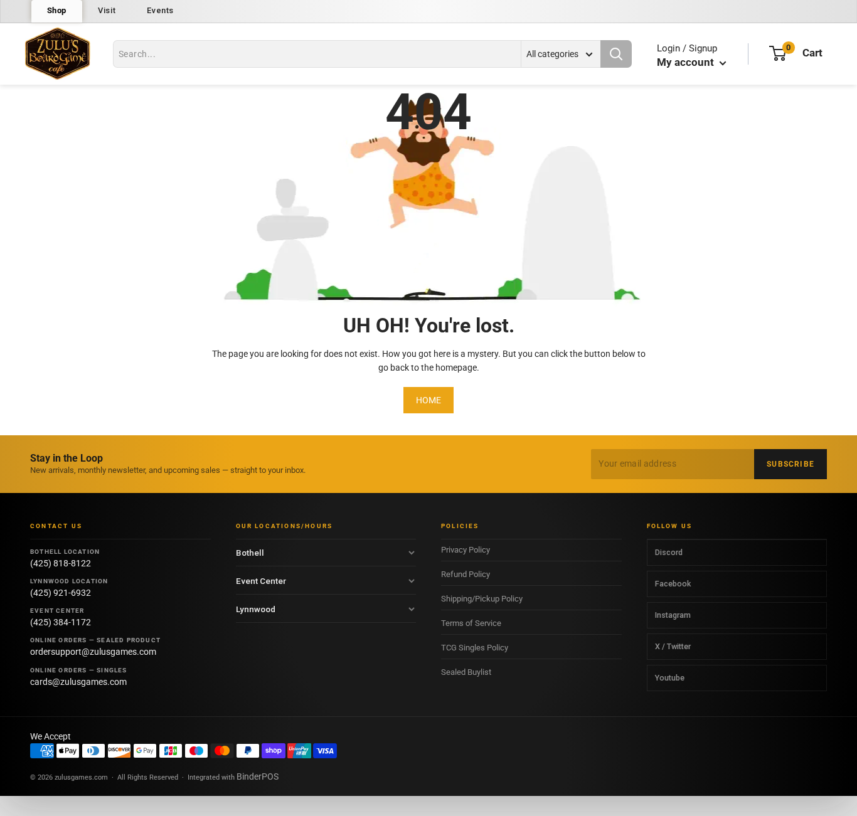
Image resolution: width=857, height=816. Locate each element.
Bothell (250, 553)
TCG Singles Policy (474, 647)
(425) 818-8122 (60, 563)
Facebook (673, 583)
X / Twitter (673, 646)
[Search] (616, 54)
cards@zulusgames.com (78, 682)
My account (686, 62)
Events (160, 10)
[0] (777, 53)
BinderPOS (258, 776)
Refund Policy (465, 574)
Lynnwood (255, 609)
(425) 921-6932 (60, 593)
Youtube (669, 677)
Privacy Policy (465, 549)
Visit (106, 10)
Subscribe (790, 464)
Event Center (261, 581)
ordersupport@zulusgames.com (93, 652)
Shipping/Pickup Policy (482, 598)
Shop (57, 10)
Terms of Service (471, 623)
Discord (669, 552)
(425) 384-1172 (60, 622)
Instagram (673, 615)
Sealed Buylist (466, 672)
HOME (428, 400)
